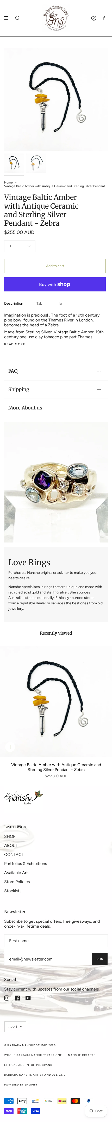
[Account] (93, 18)
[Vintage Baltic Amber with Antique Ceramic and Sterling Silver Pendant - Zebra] (56, 701)
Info (58, 303)
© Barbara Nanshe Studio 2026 (30, 1045)
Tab (39, 303)
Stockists (12, 890)
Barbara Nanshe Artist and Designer (35, 1074)
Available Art (16, 872)
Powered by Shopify (21, 1084)
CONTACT (14, 854)
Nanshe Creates (82, 1055)
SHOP (9, 836)
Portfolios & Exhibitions (25, 863)
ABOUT (11, 845)
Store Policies (17, 881)
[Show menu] (8, 18)
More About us (25, 408)
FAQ (12, 371)
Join (99, 959)
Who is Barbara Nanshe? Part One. (33, 1055)
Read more (14, 344)
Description (13, 303)
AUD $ (13, 1026)
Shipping (18, 389)
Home (8, 182)
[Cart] (105, 18)
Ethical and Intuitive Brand (28, 1065)
